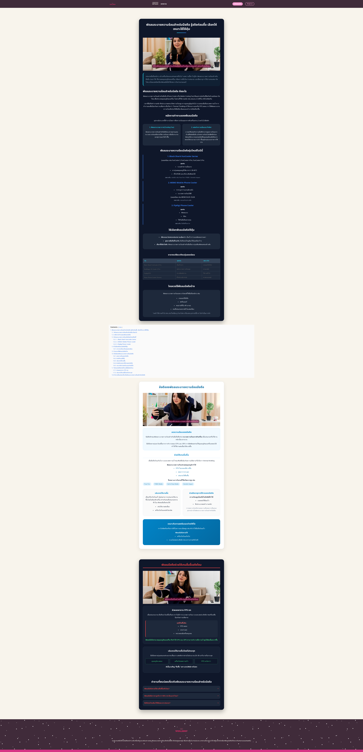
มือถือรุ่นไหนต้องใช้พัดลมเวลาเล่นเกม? (181, 703)
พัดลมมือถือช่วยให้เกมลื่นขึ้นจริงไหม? (181, 689)
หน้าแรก (155, 4)
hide (120, 327)
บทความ (164, 4)
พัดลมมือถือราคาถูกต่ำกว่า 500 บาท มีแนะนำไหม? (181, 696)
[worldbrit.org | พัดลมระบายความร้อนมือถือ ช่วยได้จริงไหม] (129, 4)
